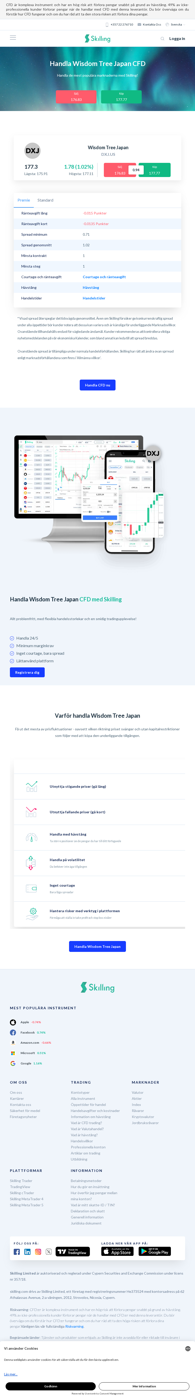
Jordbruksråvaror (145, 1123)
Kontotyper (80, 1092)
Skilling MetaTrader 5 (26, 1205)
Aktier (137, 1098)
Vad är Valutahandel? (87, 1129)
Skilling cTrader (22, 1193)
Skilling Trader (21, 1180)
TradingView (20, 1187)
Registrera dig (27, 672)
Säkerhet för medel (25, 1110)
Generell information (87, 1217)
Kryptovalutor (143, 1116)
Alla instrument (83, 1098)
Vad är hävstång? (84, 1135)
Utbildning (79, 1159)
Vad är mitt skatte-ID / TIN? (93, 1205)
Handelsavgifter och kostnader (95, 1110)
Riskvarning (74, 1326)
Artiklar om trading (85, 1153)
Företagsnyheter (23, 1116)
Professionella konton (88, 1147)
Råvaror (138, 1110)
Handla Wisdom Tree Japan (97, 946)
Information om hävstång (91, 1116)
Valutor (137, 1092)
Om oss (16, 1092)
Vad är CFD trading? (86, 1123)
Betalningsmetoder (86, 1180)
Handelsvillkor (82, 1141)
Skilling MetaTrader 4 (26, 1199)
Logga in (177, 38)
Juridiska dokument (86, 1223)
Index (136, 1104)
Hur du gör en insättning (90, 1187)
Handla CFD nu (97, 385)
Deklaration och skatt (88, 1211)
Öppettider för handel (88, 1104)
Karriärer (17, 1098)
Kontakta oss (152, 24)
